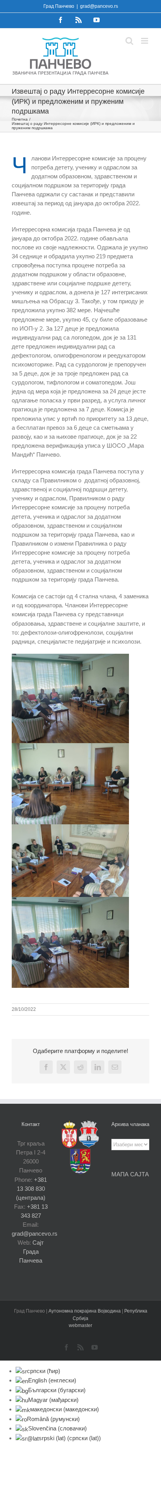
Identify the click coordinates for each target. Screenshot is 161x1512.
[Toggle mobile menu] (145, 41)
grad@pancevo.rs (99, 6)
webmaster (80, 1325)
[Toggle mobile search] (129, 41)
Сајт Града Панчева (31, 1251)
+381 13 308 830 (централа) (31, 1188)
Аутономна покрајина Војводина (85, 1311)
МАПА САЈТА (130, 1174)
